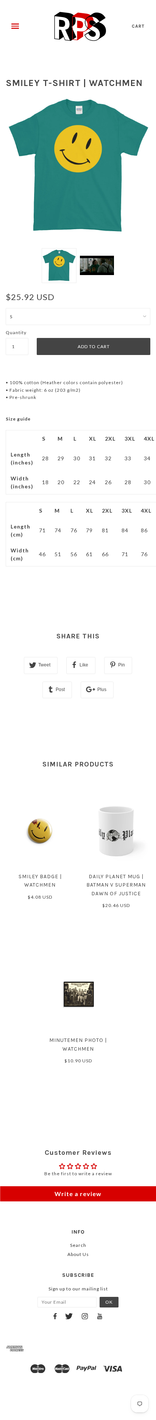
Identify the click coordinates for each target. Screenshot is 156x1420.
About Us (78, 1254)
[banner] (80, 26)
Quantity (16, 332)
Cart (138, 26)
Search (78, 1245)
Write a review (78, 1193)
